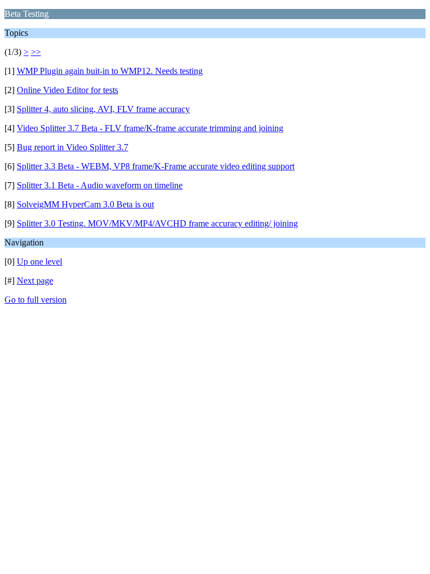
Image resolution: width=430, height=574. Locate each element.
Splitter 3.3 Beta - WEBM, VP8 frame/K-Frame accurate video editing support (156, 166)
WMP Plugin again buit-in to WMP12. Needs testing (110, 71)
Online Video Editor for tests (67, 90)
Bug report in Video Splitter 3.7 (72, 147)
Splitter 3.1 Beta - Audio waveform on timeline (100, 185)
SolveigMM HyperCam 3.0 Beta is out (85, 204)
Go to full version (35, 299)
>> (36, 52)
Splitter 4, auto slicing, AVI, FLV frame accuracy (103, 109)
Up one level (39, 261)
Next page (35, 280)
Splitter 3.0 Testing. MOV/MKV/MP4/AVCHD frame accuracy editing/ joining (157, 223)
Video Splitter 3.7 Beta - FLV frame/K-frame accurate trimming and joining (150, 128)
